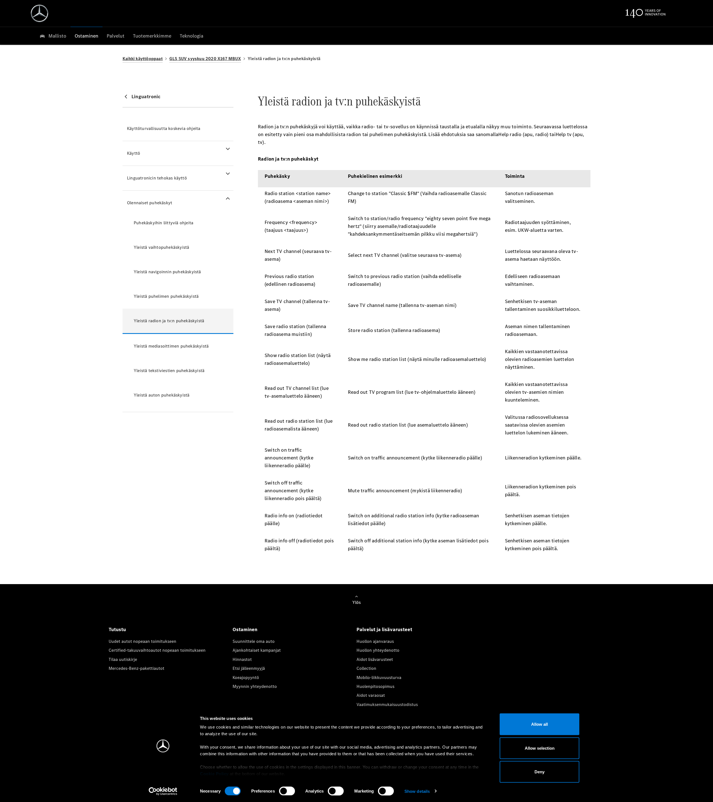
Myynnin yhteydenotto (255, 686)
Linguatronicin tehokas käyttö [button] (157, 178)
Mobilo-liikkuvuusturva (378, 677)
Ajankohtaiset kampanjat (257, 650)
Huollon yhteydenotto (377, 650)
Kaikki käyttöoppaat (143, 58)
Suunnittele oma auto (254, 641)
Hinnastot (242, 659)
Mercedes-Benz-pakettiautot (136, 668)
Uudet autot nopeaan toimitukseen (142, 641)
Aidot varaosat (370, 695)
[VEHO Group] (39, 13)
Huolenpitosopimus (375, 686)
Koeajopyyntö (246, 677)
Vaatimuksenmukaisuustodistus (387, 704)
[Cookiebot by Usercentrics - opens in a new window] (163, 791)
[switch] (287, 790)
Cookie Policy (214, 773)
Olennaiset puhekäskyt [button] (149, 203)
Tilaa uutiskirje (123, 659)
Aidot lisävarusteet (374, 659)
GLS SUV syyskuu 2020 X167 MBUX (205, 58)
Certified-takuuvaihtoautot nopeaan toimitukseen (157, 650)
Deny (539, 771)
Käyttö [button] (133, 153)
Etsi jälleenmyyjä (249, 668)
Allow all (539, 724)
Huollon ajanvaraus (375, 641)
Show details (417, 791)
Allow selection (540, 748)
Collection (366, 668)
